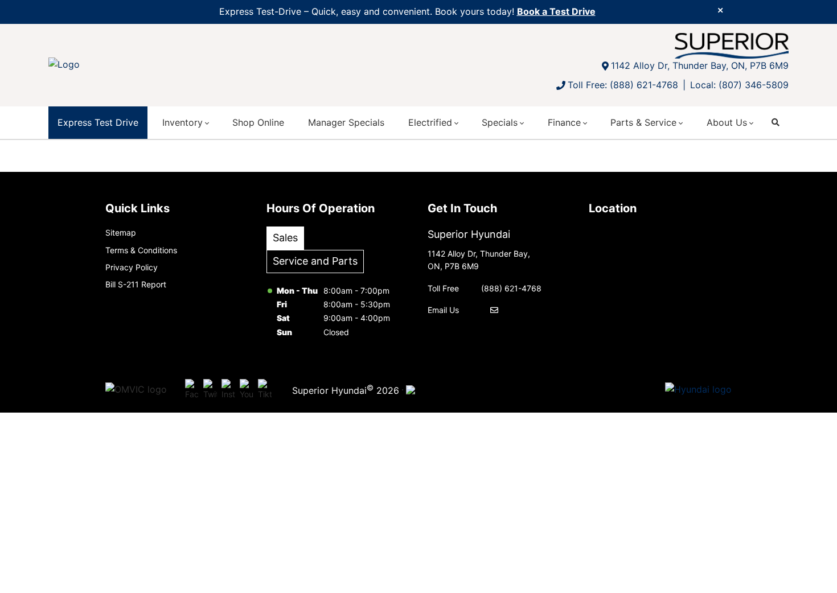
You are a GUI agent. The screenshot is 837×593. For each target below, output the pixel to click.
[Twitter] (210, 390)
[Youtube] (246, 390)
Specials (500, 122)
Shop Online (258, 122)
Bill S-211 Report (135, 284)
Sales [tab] (285, 238)
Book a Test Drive (556, 11)
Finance (564, 122)
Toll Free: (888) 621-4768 (623, 84)
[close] (720, 10)
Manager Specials (346, 122)
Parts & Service (643, 122)
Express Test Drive (98, 122)
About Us (727, 122)
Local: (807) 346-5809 (739, 84)
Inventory (182, 122)
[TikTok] (265, 390)
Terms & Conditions (141, 250)
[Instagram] (228, 390)
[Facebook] (192, 390)
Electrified (430, 122)
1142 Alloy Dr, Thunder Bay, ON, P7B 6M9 (700, 65)
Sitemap (120, 232)
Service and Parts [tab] (315, 261)
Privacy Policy (131, 267)
